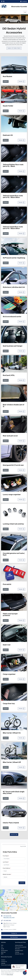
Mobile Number (7, 874)
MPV (2, 954)
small (2, 948)
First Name (6, 856)
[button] (25, 12)
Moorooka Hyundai (19, 7)
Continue (22, 882)
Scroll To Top (14, 834)
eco (2, 947)
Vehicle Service (19, 945)
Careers (3, 960)
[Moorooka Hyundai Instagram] (4, 1)
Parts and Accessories (20, 947)
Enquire (6, 81)
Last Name (6, 862)
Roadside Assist (19, 950)
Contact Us (14, 933)
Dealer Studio (10, 974)
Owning (17, 952)
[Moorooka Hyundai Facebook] (2, 1)
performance (4, 950)
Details (21, 81)
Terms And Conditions (6, 965)
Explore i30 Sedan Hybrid (14, 48)
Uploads (3, 963)
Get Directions (14, 937)
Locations (24, 1)
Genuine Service (19, 954)
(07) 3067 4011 (6, 12)
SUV (2, 945)
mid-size (3, 952)
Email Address (6, 868)
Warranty (17, 948)
